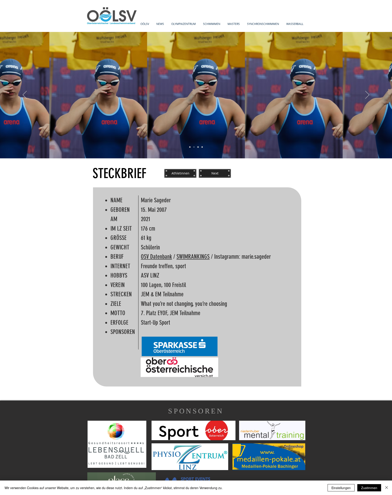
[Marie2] (194, 147)
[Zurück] (25, 95)
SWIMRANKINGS (193, 256)
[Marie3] (198, 147)
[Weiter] (367, 95)
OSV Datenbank (156, 256)
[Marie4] (202, 147)
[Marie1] (190, 147)
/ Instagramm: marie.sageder (240, 256)
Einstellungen (341, 487)
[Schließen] (386, 487)
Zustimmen (369, 487)
